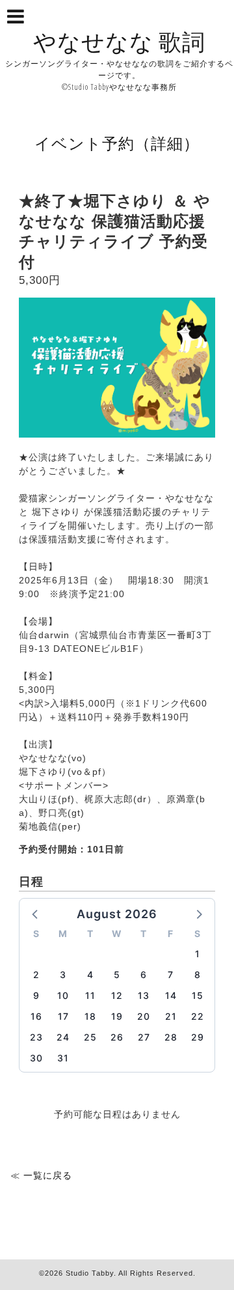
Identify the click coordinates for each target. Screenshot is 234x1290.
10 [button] (63, 995)
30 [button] (36, 1057)
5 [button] (117, 974)
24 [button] (63, 1037)
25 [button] (90, 1037)
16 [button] (36, 1016)
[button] (36, 913)
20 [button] (143, 1016)
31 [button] (63, 1057)
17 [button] (63, 1016)
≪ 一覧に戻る (41, 1175)
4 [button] (90, 974)
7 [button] (171, 974)
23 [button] (36, 1037)
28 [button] (170, 1037)
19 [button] (117, 1016)
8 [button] (197, 974)
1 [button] (197, 953)
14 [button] (171, 995)
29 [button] (197, 1037)
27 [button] (144, 1037)
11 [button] (90, 995)
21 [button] (171, 1016)
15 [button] (197, 995)
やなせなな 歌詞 (119, 41)
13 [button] (144, 995)
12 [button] (117, 995)
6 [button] (143, 974)
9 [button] (36, 995)
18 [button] (90, 1016)
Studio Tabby (90, 1273)
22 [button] (197, 1016)
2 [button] (36, 974)
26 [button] (117, 1037)
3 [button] (63, 974)
